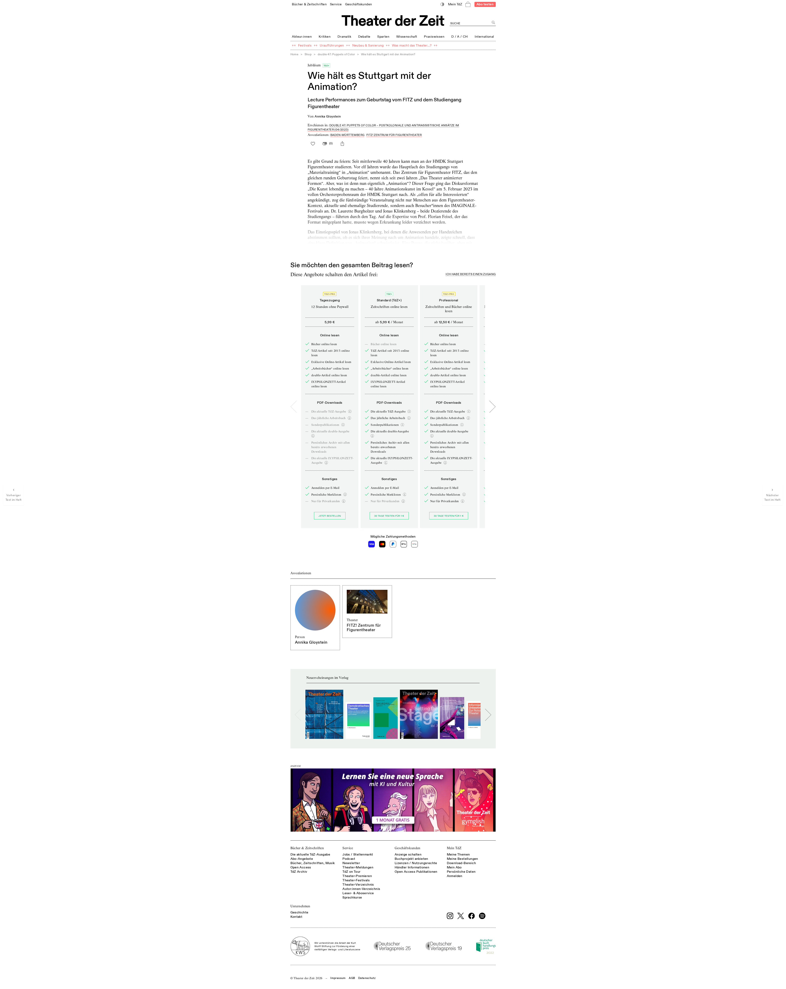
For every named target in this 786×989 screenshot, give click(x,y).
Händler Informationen (412, 867)
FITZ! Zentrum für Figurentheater (394, 135)
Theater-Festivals (356, 880)
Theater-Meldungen (357, 867)
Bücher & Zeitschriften (307, 848)
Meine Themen (458, 854)
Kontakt (296, 917)
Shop (308, 54)
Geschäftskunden (407, 848)
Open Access (300, 867)
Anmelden (454, 876)
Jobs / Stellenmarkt (357, 854)
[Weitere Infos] (349, 411)
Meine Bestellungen (462, 859)
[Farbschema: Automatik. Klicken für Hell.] (442, 4)
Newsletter (351, 863)
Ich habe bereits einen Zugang (471, 274)
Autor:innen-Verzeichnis (361, 889)
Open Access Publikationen (416, 872)
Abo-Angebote (301, 859)
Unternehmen (300, 906)
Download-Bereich (461, 863)
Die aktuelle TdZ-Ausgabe (310, 854)
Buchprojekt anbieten (411, 859)
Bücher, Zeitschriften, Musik (312, 863)
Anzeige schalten (408, 854)
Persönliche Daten (461, 872)
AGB (352, 978)
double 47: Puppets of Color (336, 54)
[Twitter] (460, 916)
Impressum (338, 978)
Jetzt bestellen (329, 516)
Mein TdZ (454, 848)
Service (347, 848)
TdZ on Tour (351, 872)
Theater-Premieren (357, 876)
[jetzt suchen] (493, 22)
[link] (309, 4)
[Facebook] (471, 916)
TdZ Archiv (298, 872)
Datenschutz (367, 978)
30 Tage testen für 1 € (389, 516)
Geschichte (299, 912)
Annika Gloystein (328, 116)
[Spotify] (482, 916)
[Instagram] (450, 916)
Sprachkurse (352, 897)
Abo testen (485, 4)
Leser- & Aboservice (358, 893)
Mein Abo (454, 867)
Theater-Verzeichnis (358, 885)
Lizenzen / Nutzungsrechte (416, 863)
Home (294, 54)
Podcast (348, 859)
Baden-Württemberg (347, 135)
